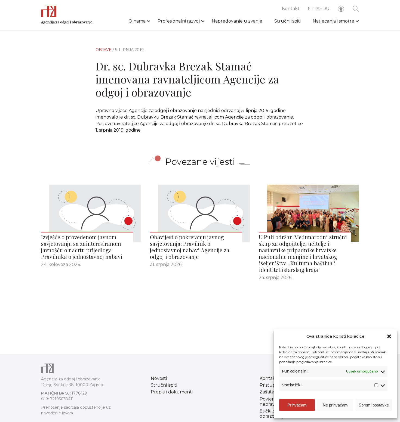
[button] (389, 336)
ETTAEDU (319, 8)
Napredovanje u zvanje (237, 21)
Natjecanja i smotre (333, 21)
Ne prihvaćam (335, 405)
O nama (137, 21)
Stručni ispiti (287, 21)
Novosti (159, 378)
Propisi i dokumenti (172, 392)
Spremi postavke (374, 405)
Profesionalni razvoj (179, 21)
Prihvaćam (297, 405)
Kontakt (291, 8)
